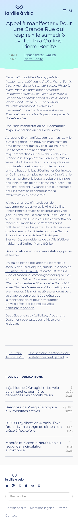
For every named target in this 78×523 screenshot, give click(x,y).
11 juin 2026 (69, 427)
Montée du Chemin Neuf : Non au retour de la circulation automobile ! (33, 446)
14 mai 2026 (69, 446)
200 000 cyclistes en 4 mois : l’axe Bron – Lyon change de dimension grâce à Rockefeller (33, 426)
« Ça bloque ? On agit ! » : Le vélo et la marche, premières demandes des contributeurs (32, 391)
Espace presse (34, 55)
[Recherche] (70, 10)
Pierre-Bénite (33, 59)
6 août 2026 (69, 391)
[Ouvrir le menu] (64, 10)
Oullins (51, 55)
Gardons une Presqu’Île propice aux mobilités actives (31, 409)
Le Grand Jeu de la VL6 (21, 271)
